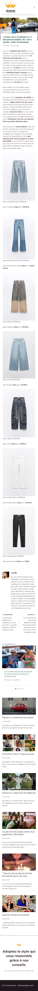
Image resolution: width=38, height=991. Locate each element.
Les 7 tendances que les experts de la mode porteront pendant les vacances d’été (18, 673)
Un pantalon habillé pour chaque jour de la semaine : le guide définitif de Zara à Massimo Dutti (9, 622)
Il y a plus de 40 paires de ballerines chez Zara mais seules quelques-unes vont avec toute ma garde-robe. (29, 623)
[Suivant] (32, 666)
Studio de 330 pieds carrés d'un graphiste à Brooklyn (18, 833)
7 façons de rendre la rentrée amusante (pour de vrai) (17, 874)
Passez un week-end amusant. (18, 717)
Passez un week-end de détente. (19, 793)
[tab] (15, 688)
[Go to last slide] (5, 666)
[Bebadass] (10, 7)
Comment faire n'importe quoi (18, 754)
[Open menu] (34, 7)
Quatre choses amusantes (16, 915)
